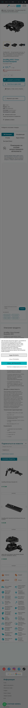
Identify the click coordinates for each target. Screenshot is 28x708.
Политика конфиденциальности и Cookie (17, 366)
